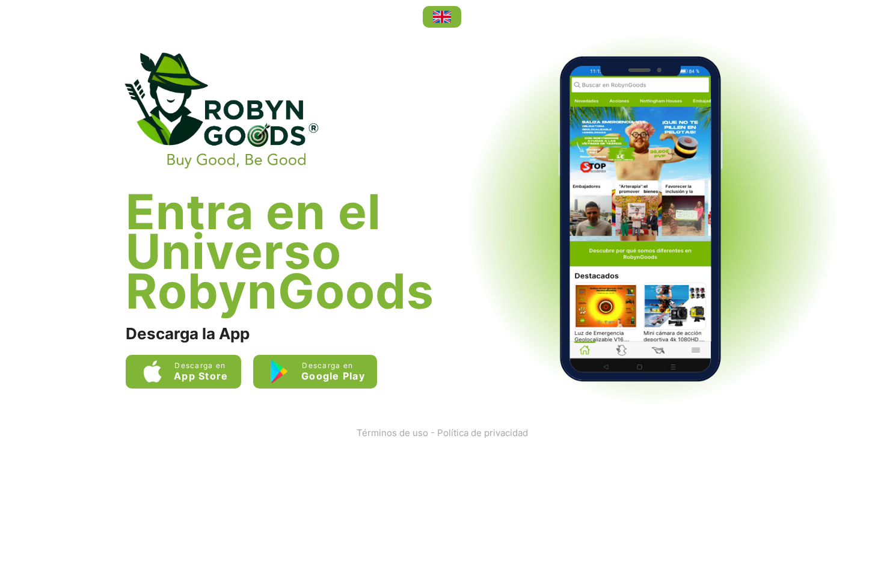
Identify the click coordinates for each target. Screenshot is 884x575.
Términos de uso (392, 432)
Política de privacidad (482, 432)
